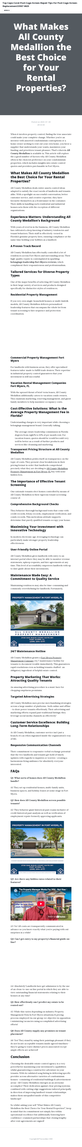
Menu (6, 10)
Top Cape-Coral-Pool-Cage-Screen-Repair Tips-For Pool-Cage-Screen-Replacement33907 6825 (40, 4)
